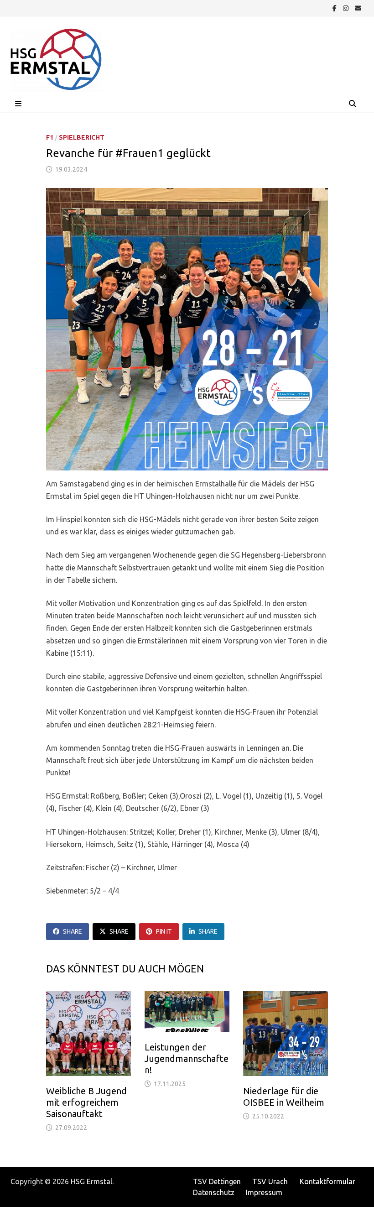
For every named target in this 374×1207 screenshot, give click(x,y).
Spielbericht (81, 137)
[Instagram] (347, 8)
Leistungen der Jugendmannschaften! (187, 1058)
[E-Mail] (358, 8)
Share (72, 931)
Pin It (164, 931)
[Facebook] (335, 8)
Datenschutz (213, 1192)
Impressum (264, 1192)
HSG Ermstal (91, 1181)
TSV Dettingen (217, 1181)
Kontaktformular (327, 1181)
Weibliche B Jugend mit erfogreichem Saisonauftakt (86, 1102)
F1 (49, 137)
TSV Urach (270, 1181)
